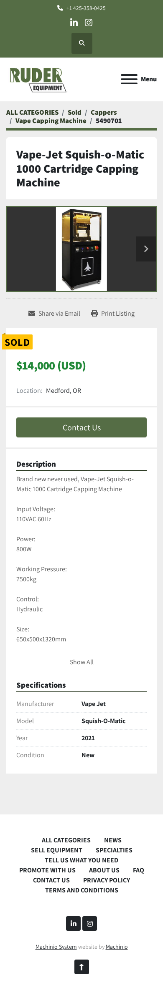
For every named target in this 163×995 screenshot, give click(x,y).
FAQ (138, 870)
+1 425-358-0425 (86, 8)
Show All (82, 662)
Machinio (117, 946)
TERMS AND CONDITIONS (81, 890)
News (113, 840)
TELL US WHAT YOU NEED (81, 860)
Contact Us (82, 427)
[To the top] (81, 967)
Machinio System (56, 946)
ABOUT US (104, 870)
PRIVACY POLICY (106, 880)
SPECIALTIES (114, 850)
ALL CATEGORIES (66, 840)
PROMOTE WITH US (47, 870)
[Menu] (129, 79)
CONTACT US (51, 880)
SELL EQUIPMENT (56, 850)
